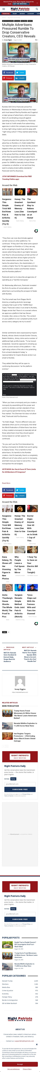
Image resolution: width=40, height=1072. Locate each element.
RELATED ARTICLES (10, 703)
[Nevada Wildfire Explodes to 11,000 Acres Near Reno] (7, 726)
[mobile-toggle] (3, 9)
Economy (31, 13)
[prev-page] (3, 746)
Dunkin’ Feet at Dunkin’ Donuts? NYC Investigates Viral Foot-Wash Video (25, 944)
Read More (6, 483)
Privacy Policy (27, 1069)
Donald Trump (7, 981)
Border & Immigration (10, 1000)
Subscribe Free (20, 789)
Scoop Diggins (8, 40)
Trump (15, 13)
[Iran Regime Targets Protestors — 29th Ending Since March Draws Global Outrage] (7, 736)
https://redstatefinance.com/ (20, 692)
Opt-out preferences (13, 1069)
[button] (37, 1044)
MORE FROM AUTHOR (10, 706)
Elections (5, 984)
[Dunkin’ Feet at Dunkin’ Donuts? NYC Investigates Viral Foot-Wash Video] (7, 945)
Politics (30, 21)
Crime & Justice (7, 990)
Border (22, 13)
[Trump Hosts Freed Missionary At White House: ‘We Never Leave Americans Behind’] (7, 713)
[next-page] (7, 746)
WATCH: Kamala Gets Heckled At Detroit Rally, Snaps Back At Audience (10, 657)
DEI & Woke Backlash (9, 1003)
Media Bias (6, 987)
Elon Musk (23, 21)
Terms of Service (8, 796)
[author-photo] (20, 686)
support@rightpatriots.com (24, 1041)
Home (4, 17)
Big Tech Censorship (14, 17)
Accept (20, 1064)
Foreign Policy (7, 997)
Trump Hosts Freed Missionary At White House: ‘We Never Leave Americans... (26, 955)
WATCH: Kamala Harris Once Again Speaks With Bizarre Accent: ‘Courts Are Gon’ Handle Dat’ (29, 656)
